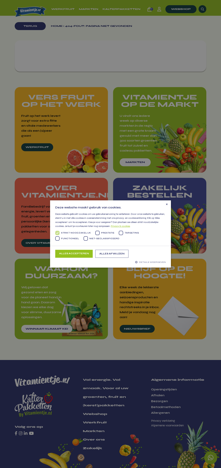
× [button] (167, 204)
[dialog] (110, 234)
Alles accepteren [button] (74, 253)
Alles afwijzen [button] (111, 253)
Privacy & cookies (120, 226)
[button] (110, 262)
